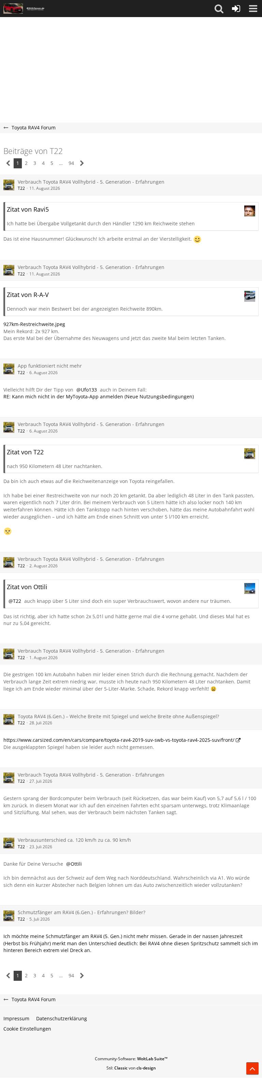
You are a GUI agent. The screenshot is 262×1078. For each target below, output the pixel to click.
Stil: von (131, 1068)
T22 (21, 188)
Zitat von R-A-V (28, 294)
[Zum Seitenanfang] (252, 1068)
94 (71, 163)
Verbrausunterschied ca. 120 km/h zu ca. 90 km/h (74, 840)
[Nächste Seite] (82, 163)
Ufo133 (89, 389)
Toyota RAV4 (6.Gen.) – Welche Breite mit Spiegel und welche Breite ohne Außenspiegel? (118, 716)
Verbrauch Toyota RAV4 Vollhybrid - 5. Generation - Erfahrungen (91, 182)
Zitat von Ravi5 (28, 209)
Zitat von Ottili (27, 587)
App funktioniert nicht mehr (50, 366)
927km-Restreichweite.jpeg (34, 324)
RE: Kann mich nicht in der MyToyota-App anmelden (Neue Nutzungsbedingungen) (98, 396)
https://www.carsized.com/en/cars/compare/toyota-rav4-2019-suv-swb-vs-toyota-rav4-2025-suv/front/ (118, 740)
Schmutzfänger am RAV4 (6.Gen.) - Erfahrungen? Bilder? (81, 912)
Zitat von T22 (25, 452)
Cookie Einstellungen (27, 1028)
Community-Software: (131, 1059)
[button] (219, 8)
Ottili (76, 864)
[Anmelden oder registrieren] (236, 8)
